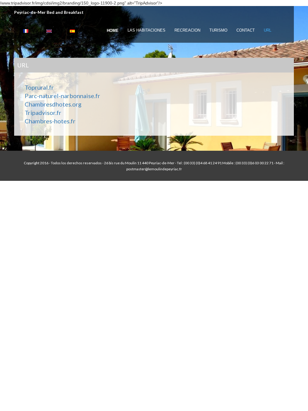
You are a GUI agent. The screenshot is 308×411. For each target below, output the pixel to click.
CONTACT (245, 30)
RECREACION (187, 30)
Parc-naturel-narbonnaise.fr (62, 95)
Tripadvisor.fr (43, 112)
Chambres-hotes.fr (50, 121)
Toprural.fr (39, 87)
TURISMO (218, 30)
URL (267, 30)
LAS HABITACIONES (146, 30)
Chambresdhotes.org (53, 104)
